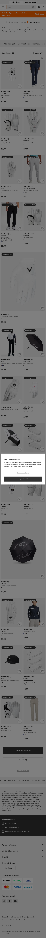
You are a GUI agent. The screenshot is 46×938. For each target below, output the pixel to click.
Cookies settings (23, 473)
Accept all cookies (22, 479)
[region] (23, 469)
